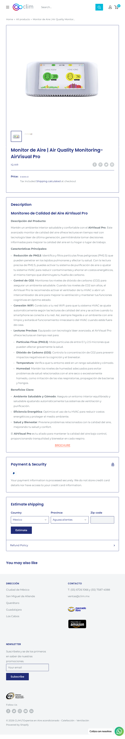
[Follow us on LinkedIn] (31, 711)
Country (16, 512)
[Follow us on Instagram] (20, 711)
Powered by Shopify (17, 724)
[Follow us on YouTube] (25, 711)
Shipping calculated (48, 181)
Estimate (21, 530)
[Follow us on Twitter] (14, 711)
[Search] (99, 7)
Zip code (96, 512)
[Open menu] (7, 7)
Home (9, 19)
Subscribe (17, 676)
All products (23, 19)
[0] (116, 7)
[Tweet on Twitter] (106, 164)
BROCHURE (62, 445)
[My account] (110, 7)
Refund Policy (19, 545)
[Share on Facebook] (95, 164)
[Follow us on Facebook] (8, 711)
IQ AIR (14, 164)
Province (57, 512)
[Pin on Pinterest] (100, 164)
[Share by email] (112, 164)
